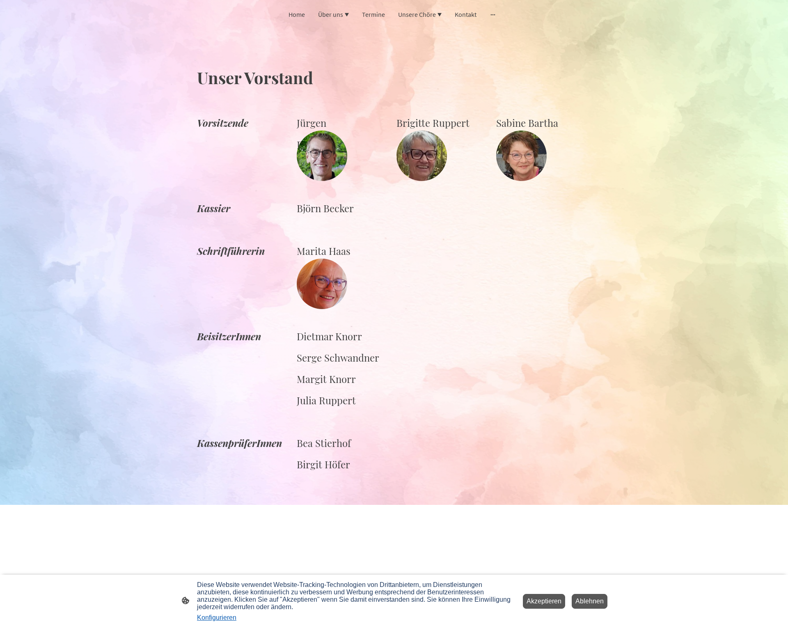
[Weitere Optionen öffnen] (493, 14)
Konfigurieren (216, 617)
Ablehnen (589, 601)
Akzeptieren (544, 601)
